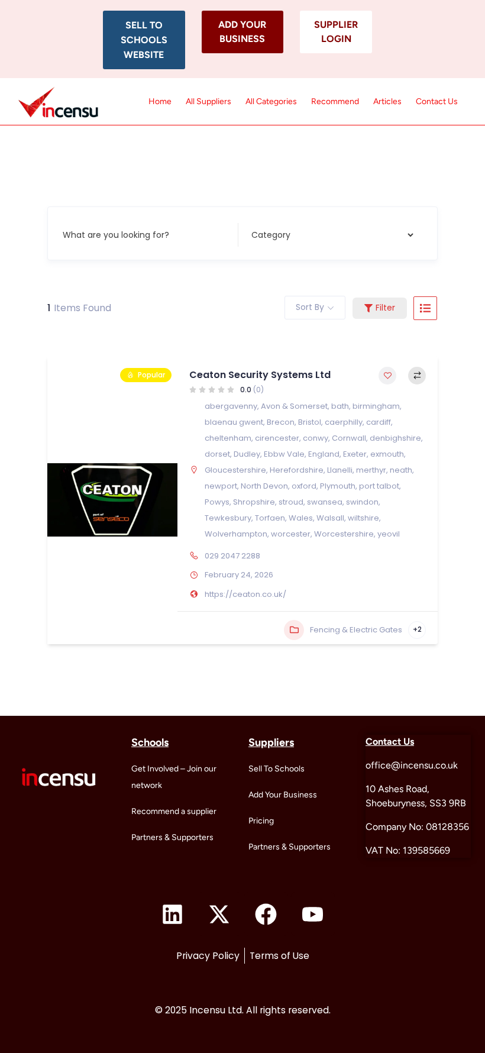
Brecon (281, 422)
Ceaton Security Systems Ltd (260, 375)
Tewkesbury (228, 518)
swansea (324, 502)
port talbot (379, 486)
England (324, 454)
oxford (304, 486)
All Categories (271, 101)
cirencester (277, 438)
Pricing (261, 821)
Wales (301, 518)
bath (340, 406)
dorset (217, 454)
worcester (291, 534)
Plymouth (337, 486)
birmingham (376, 406)
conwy (315, 438)
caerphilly (344, 422)
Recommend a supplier (173, 811)
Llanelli (340, 470)
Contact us (437, 101)
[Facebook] (266, 914)
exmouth (387, 454)
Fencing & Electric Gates (356, 629)
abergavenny (231, 406)
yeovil (388, 534)
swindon (362, 502)
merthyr (371, 470)
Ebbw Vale (284, 454)
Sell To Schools (276, 769)
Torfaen (270, 518)
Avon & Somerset (294, 406)
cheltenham (228, 438)
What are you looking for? (116, 234)
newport (221, 486)
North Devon (264, 486)
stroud (291, 502)
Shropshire (254, 502)
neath (401, 470)
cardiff (378, 422)
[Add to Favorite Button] (387, 376)
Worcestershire (344, 534)
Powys (217, 502)
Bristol (309, 422)
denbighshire (395, 438)
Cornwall (349, 438)
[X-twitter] (219, 914)
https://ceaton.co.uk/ (245, 594)
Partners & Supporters (172, 837)
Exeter (355, 454)
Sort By (310, 307)
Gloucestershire (235, 470)
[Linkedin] (173, 914)
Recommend (335, 101)
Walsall (330, 518)
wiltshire (363, 518)
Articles (387, 101)
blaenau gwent (234, 422)
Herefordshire (297, 470)
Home (160, 101)
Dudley (247, 454)
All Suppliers (208, 101)
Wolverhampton (236, 534)
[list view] (425, 308)
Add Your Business (282, 795)
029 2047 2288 (232, 555)
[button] (144, 40)
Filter (385, 308)
